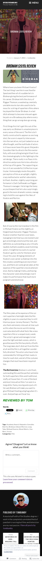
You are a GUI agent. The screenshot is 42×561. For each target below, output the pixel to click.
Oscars (9, 431)
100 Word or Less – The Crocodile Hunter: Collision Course (31, 539)
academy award (13, 424)
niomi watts (24, 429)
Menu (35, 3)
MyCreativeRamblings (10, 2)
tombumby (31, 58)
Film (13, 434)
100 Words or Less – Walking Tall (11, 538)
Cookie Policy (8, 552)
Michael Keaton (12, 429)
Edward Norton (21, 427)
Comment (31, 471)
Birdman (12, 427)
